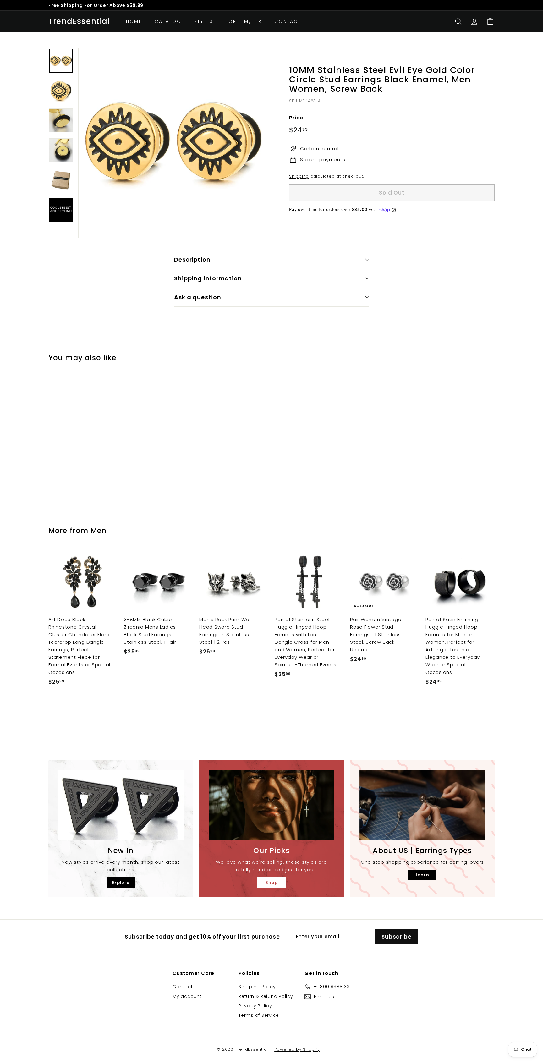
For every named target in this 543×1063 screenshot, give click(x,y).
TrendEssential (79, 21)
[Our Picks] (271, 805)
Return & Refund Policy (266, 996)
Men (98, 531)
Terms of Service (259, 1015)
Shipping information (208, 278)
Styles (203, 21)
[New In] (121, 805)
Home (134, 21)
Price (296, 117)
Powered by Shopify (297, 1049)
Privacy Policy (255, 1006)
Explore (120, 882)
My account (187, 996)
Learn (422, 875)
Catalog (168, 21)
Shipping (299, 176)
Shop (271, 882)
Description (192, 259)
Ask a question (197, 297)
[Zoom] (173, 143)
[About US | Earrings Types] (422, 805)
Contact (287, 21)
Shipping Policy (257, 986)
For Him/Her (243, 21)
